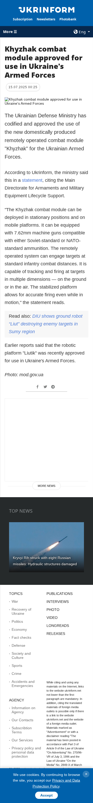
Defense (18, 645)
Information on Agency (23, 710)
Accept (46, 795)
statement (32, 180)
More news (46, 485)
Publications (60, 594)
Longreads (58, 626)
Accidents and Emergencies (23, 683)
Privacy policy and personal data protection (26, 752)
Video (52, 618)
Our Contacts (22, 720)
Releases (56, 634)
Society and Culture (21, 655)
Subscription (23, 19)
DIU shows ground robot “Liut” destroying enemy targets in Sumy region (45, 324)
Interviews (58, 602)
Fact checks (21, 637)
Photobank (67, 19)
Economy (19, 629)
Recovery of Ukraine (21, 611)
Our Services (22, 740)
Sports (17, 665)
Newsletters (46, 19)
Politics (17, 621)
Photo (53, 610)
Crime (16, 673)
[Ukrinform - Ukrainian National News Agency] (46, 9)
